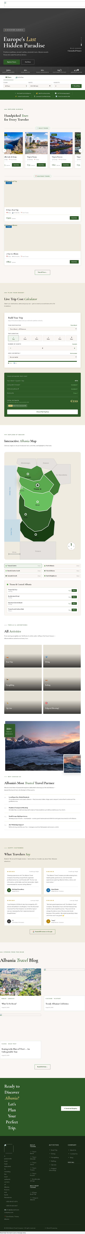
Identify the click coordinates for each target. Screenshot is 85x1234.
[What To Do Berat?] (20, 982)
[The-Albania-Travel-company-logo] (12, 1148)
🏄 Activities (19, 77)
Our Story (28, 62)
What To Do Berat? (9, 1004)
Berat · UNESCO (8, 998)
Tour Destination (42, 325)
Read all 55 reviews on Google (43, 931)
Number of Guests (42, 344)
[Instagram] (72, 1168)
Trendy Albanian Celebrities (57, 1004)
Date (31, 82)
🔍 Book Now (76, 86)
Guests (57, 82)
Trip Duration (13, 333)
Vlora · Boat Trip (9, 1043)
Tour (5, 82)
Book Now (24, 165)
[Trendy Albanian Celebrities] (64, 982)
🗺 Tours (8, 77)
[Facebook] (68, 1167)
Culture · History (53, 998)
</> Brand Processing (51, 1228)
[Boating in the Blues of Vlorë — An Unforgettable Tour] (20, 1027)
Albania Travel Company (16, 1228)
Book (74, 590)
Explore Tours (11, 62)
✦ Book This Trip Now (42, 412)
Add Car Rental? (42, 353)
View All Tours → (42, 272)
